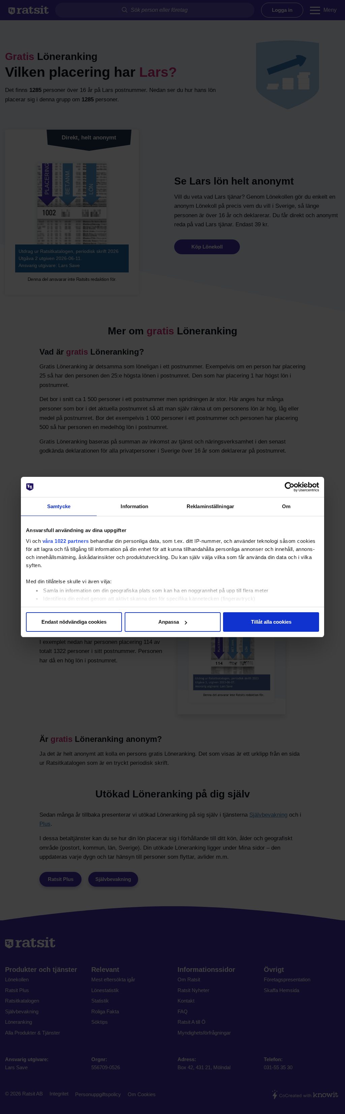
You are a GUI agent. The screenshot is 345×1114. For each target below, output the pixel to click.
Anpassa (168, 622)
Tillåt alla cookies (271, 622)
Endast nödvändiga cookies (73, 622)
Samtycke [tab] (58, 506)
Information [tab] (134, 506)
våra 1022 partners (65, 541)
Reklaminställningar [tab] (210, 506)
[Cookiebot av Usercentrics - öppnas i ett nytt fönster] (289, 487)
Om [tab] (286, 506)
